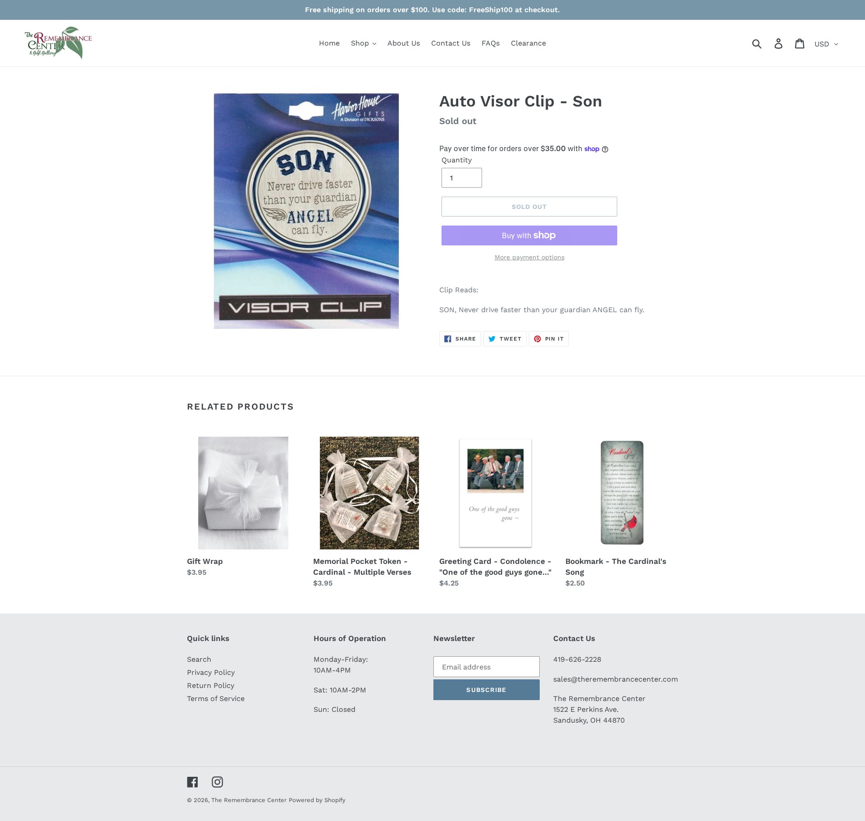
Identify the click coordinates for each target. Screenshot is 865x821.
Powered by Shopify (317, 800)
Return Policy (210, 685)
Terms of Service (216, 698)
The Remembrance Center (249, 800)
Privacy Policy (211, 672)
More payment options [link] (530, 257)
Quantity (457, 160)
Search (199, 659)
